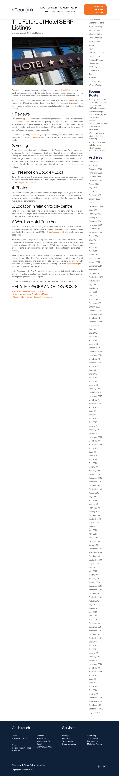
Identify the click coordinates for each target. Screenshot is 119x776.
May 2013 (93, 571)
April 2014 (93, 534)
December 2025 (95, 169)
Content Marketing (96, 23)
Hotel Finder (66, 90)
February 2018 (94, 389)
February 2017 (94, 430)
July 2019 (92, 329)
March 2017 (93, 426)
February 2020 (95, 303)
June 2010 (93, 683)
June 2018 (93, 374)
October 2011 (94, 634)
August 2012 (94, 601)
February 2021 (94, 258)
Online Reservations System (58, 232)
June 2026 (93, 162)
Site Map (41, 765)
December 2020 (95, 266)
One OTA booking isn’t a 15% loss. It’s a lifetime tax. (98, 126)
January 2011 (94, 660)
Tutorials (92, 78)
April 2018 (93, 381)
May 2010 (93, 686)
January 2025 (94, 199)
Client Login (16, 765)
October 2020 (95, 273)
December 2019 (95, 311)
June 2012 (93, 608)
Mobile (91, 45)
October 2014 (94, 515)
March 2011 (93, 653)
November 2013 (95, 553)
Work (74, 8)
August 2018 (94, 366)
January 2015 (94, 512)
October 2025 (95, 177)
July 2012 (92, 605)
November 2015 (95, 482)
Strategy (65, 736)
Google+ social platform (27, 183)
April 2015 (93, 500)
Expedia (70, 100)
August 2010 (94, 675)
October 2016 (94, 441)
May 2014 (93, 530)
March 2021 (93, 255)
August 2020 (94, 281)
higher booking (73, 264)
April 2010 (93, 690)
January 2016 (94, 474)
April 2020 (93, 296)
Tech (91, 74)
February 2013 (94, 579)
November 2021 (95, 225)
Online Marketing (69, 744)
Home (42, 8)
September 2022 (96, 206)
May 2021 (93, 247)
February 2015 (94, 508)
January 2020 (94, 307)
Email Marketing (95, 27)
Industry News (94, 41)
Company (52, 8)
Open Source (94, 56)
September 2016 (95, 445)
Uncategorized (95, 81)
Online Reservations (97, 53)
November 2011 (95, 631)
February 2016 (94, 471)
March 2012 (93, 619)
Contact (70, 11)
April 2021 (93, 251)
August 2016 (94, 448)
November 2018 (95, 355)
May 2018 (93, 378)
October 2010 (94, 668)
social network (34, 137)
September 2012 (95, 597)
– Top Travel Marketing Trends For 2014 (28, 291)
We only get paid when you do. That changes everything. (98, 136)
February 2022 (95, 214)
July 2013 (92, 567)
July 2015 (92, 497)
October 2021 (94, 229)
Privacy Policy (29, 765)
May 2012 (93, 612)
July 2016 (92, 452)
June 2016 (93, 456)
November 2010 (95, 664)
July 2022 (93, 210)
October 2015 (94, 486)
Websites (66, 738)
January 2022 (94, 218)
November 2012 (95, 590)
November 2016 (95, 437)
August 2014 (94, 523)
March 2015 (93, 504)
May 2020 (93, 292)
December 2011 (95, 627)
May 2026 (93, 165)
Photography (92, 741)
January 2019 (94, 348)
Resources (57, 11)
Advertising (91, 736)
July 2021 (92, 240)
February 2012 (94, 623)
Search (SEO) (92, 738)
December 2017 (95, 392)
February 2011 (94, 657)
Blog (46, 11)
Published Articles (96, 60)
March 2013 (93, 575)
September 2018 (95, 363)
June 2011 (93, 642)
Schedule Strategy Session (98, 9)
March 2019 (93, 344)
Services (64, 8)
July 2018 (92, 370)
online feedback (22, 122)
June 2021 (93, 244)
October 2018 (94, 359)
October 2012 (94, 593)
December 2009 (95, 698)
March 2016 (93, 467)
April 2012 (93, 616)
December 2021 (95, 221)
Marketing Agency (94, 744)
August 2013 (94, 564)
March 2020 (94, 299)
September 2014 (95, 519)
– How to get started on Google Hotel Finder (30, 294)
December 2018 (95, 352)
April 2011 (92, 649)
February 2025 (95, 195)
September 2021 (95, 232)
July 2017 (92, 411)
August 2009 (94, 713)
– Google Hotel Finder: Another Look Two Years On (32, 297)
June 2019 (93, 333)
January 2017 (94, 433)
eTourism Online (95, 34)
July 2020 (93, 285)
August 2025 (94, 184)
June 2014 (93, 526)
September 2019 (95, 322)
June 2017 (93, 415)
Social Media (94, 70)
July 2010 (92, 679)
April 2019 (93, 340)
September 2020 (96, 277)
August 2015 (94, 493)
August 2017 (94, 407)
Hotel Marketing (37, 33)
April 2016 (93, 463)
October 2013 (94, 556)
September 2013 (95, 560)
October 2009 (95, 705)
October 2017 (94, 400)
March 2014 (93, 538)
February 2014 (94, 541)
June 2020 (93, 288)
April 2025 (93, 191)
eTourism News (95, 30)
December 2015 (95, 478)
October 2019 (94, 318)
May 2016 (93, 459)
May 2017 (93, 419)
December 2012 (95, 586)
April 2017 (93, 422)
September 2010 (95, 672)
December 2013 (95, 549)
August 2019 (94, 325)
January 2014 (94, 545)
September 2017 (95, 404)
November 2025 (95, 173)
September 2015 (95, 489)
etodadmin (18, 33)
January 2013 (94, 582)
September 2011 (95, 638)
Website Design (95, 85)
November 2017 (95, 396)
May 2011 (92, 646)
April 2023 (93, 203)
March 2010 (93, 694)
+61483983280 (18, 738)
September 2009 (96, 709)
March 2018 (93, 385)
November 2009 (95, 701)
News (91, 49)
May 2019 (93, 337)
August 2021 (94, 236)
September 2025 (96, 180)
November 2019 (95, 314)
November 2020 (95, 270)
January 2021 (94, 262)
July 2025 (93, 188)
